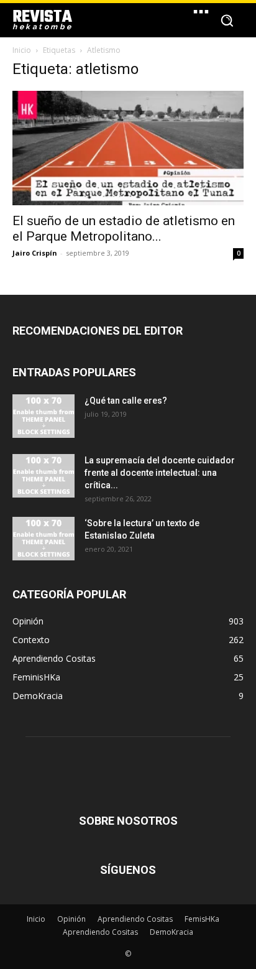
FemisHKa (202, 919)
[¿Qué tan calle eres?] (43, 416)
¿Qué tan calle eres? (126, 401)
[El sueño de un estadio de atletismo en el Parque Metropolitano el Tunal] (128, 148)
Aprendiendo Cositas (135, 919)
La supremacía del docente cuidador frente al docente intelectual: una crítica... (160, 472)
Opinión (71, 919)
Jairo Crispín (34, 252)
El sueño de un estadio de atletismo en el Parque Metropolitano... (123, 228)
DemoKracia (171, 932)
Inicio (21, 50)
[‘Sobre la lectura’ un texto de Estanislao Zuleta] (43, 538)
